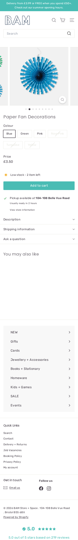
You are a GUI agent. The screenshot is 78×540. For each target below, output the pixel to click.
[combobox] (39, 33)
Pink (40, 133)
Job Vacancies (12, 450)
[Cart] (62, 20)
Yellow (32, 145)
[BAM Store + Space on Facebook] (41, 488)
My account (10, 467)
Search (7, 432)
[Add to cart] (32, 262)
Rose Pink (57, 133)
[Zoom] (62, 99)
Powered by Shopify (15, 517)
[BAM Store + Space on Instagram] (49, 488)
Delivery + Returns (15, 444)
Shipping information (19, 229)
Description (11, 219)
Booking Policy (12, 456)
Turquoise (12, 145)
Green (25, 133)
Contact (8, 438)
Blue (9, 133)
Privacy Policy (12, 461)
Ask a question (14, 239)
